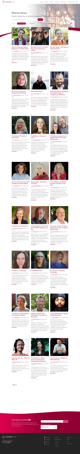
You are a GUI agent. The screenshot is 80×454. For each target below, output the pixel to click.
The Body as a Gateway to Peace (38, 137)
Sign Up (65, 421)
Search (40, 19)
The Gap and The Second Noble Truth (19, 137)
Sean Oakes (16, 51)
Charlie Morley (55, 362)
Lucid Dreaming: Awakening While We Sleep (58, 359)
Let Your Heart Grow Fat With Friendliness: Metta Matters (20, 182)
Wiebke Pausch (55, 51)
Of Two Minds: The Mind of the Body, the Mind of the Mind (58, 183)
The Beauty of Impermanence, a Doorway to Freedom (20, 314)
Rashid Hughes (55, 317)
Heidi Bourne (16, 186)
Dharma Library (64, 2)
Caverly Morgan (36, 140)
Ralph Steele (54, 274)
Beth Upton (16, 273)
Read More (14, 62)
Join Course (56, 2)
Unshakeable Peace (36, 271)
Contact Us (57, 446)
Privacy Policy (4, 441)
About (41, 2)
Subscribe (69, 437)
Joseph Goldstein (36, 93)
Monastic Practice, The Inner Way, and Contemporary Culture (39, 48)
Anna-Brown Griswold (18, 228)
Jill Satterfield (55, 187)
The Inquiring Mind (36, 91)
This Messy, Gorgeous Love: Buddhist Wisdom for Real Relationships (58, 137)
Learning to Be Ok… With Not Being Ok (21, 359)
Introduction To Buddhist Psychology (57, 271)
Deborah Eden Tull (36, 363)
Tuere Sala (35, 273)
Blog (68, 439)
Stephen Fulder (36, 319)
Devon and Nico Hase (56, 141)
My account (69, 443)
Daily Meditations (32, 23)
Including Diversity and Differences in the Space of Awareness (39, 315)
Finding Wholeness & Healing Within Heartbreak (59, 314)
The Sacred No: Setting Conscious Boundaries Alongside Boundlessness (38, 359)
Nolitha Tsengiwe (17, 362)
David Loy (35, 231)
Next (14, 384)
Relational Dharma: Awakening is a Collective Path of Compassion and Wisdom (59, 93)
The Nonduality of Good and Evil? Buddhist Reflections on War (39, 227)
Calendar (57, 441)
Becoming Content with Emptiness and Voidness (19, 92)
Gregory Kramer (55, 231)
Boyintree (8, 442)
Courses (56, 437)
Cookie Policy (9, 441)
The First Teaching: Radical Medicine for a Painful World (20, 48)
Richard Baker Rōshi (37, 52)
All (13, 23)
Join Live (46, 2)
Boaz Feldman (55, 97)
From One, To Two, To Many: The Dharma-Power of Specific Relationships (59, 227)
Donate (51, 2)
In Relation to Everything (19, 271)
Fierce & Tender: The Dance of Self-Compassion (59, 48)
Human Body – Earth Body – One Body (39, 182)
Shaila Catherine (17, 95)
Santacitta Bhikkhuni (37, 186)
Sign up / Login (71, 2)
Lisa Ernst (15, 140)
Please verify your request (45, 424)
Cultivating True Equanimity (20, 226)
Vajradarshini (16, 317)
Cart (68, 441)
